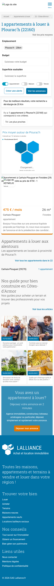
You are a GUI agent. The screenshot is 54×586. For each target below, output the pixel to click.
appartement (14, 84)
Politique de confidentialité (15, 566)
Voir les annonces (37, 91)
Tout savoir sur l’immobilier (15, 535)
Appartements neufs (12, 517)
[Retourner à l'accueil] (27, 450)
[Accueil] (11, 6)
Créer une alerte (14, 91)
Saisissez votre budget (16, 61)
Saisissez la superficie (15, 76)
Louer (5, 499)
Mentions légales (10, 561)
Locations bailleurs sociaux (15, 521)
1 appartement (45, 269)
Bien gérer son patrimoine (14, 543)
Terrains (6, 508)
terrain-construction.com (27, 170)
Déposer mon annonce (27, 428)
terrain (46, 84)
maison (31, 84)
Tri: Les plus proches (15, 122)
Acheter (6, 504)
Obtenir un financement (13, 539)
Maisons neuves (10, 512)
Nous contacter (9, 557)
